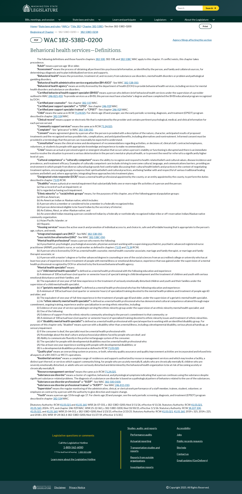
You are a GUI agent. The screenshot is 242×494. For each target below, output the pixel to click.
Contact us (183, 453)
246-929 (106, 106)
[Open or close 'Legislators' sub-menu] (171, 19)
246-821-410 (55, 96)
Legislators (160, 19)
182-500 (100, 59)
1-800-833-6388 (84, 452)
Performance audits (141, 434)
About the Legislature (197, 19)
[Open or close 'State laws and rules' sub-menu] (99, 19)
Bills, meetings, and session (39, 19)
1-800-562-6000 (73, 447)
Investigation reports (141, 467)
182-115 (86, 102)
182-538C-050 (97, 237)
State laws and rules (83, 19)
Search (209, 8)
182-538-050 (131, 82)
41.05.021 (65, 404)
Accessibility (183, 428)
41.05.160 (81, 404)
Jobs (179, 434)
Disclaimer (60, 487)
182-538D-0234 (89, 31)
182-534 (57, 116)
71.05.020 (113, 348)
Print (205, 26)
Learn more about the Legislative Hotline (73, 459)
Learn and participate (124, 19)
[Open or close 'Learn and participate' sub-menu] (141, 19)
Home (33, 26)
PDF (36, 40)
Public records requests (190, 441)
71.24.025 (80, 112)
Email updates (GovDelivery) (192, 460)
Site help (181, 447)
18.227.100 (194, 408)
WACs (65, 26)
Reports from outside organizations (142, 459)
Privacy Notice (77, 487)
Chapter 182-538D (92, 26)
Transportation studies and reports (145, 449)
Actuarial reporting (140, 441)
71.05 (56, 180)
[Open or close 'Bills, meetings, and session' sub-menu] (59, 19)
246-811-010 (122, 385)
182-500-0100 (112, 381)
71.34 (129, 247)
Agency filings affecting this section (192, 39)
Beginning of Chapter (42, 31)
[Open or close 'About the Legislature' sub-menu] (213, 19)
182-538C (125, 59)
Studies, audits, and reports (142, 428)
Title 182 (76, 26)
